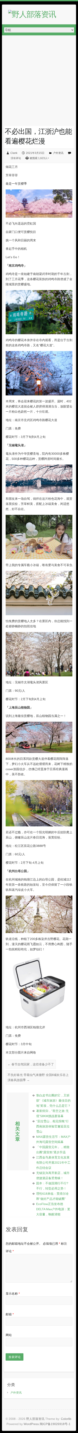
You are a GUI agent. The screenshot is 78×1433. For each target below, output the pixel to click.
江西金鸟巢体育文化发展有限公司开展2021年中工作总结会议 (53, 1162)
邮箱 (10, 1314)
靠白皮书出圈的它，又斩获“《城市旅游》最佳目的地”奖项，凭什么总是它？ (53, 1100)
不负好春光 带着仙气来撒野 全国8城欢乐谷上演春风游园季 (38, 1077)
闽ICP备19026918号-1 (55, 1424)
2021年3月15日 (35, 153)
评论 (10, 1251)
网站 (9, 1335)
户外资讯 (58, 153)
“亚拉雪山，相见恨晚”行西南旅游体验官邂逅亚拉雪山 (53, 1126)
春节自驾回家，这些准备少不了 (31, 1064)
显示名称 (13, 1293)
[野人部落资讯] (32, 14)
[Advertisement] (39, 76)
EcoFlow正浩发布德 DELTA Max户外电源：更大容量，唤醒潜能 (53, 1209)
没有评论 (16, 158)
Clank (13, 153)
